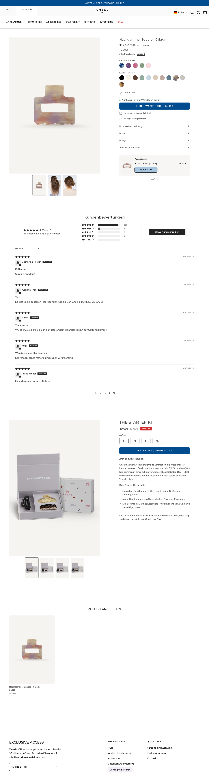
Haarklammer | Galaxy (145, 163)
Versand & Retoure (129, 147)
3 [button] (105, 393)
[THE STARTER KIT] (32, 567)
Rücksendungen (156, 753)
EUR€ (181, 12)
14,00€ (12, 690)
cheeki (8, 9)
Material (123, 133)
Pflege (122, 140)
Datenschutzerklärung (121, 763)
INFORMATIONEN (117, 741)
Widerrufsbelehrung (120, 753)
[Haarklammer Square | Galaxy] (39, 185)
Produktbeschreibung (130, 126)
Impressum (114, 758)
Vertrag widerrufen (120, 769)
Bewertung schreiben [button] (167, 232)
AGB (110, 748)
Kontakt (151, 758)
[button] (192, 12)
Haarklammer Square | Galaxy (24, 687)
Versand (141, 54)
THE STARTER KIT (136, 422)
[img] (22, 257)
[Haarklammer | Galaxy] (127, 165)
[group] (104, 3)
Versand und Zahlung (159, 748)
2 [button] (100, 393)
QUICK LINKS (154, 741)
